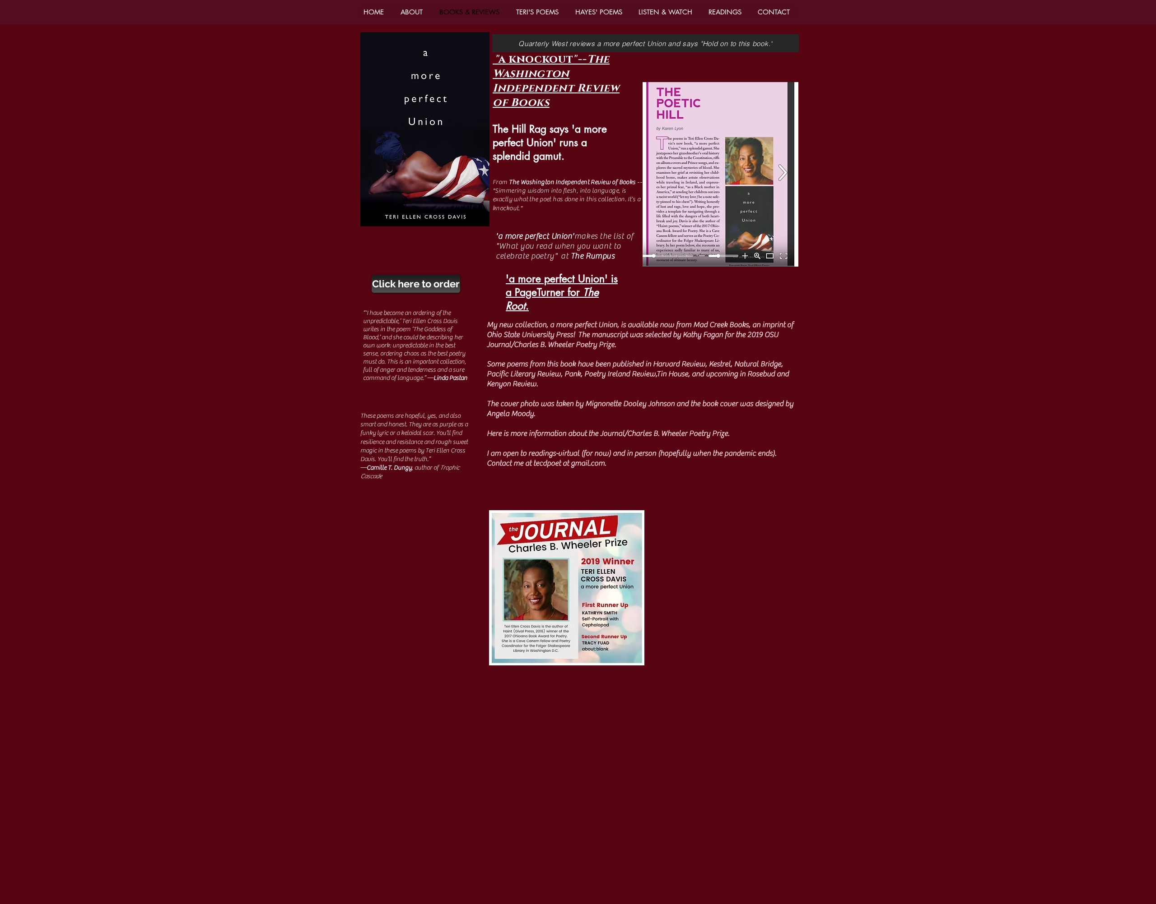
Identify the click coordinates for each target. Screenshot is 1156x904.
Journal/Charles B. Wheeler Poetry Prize (664, 433)
